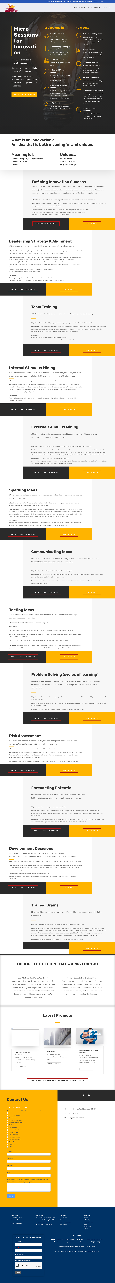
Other (10, 1146)
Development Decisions (15, 1139)
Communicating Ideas (14, 1129)
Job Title (10, 1165)
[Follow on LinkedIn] (89, 1095)
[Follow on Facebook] (83, 1095)
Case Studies (63, 1224)
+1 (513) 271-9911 (99, 1)
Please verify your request (23, 1260)
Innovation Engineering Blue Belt (45, 1220)
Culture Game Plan (17, 1223)
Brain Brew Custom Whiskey (79, 1)
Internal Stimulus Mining (15, 1122)
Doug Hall (69, 1)
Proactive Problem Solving (43, 1222)
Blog (85, 1224)
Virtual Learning (88, 1222)
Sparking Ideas (13, 1127)
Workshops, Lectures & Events (44, 1224)
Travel (86, 1228)
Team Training (12, 1117)
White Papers (88, 1220)
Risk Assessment (13, 1134)
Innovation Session (17, 1217)
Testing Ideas (12, 1125)
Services (82, 7)
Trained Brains (13, 1142)
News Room (87, 1226)
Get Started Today (19, 1107)
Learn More (92, 223)
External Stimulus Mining (15, 1120)
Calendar (97, 7)
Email (9, 1172)
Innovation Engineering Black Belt (45, 1217)
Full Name (10, 1151)
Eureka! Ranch (50, 1)
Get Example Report (46, 223)
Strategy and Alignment (15, 1115)
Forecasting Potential (14, 1137)
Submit (11, 1196)
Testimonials (63, 1220)
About (75, 7)
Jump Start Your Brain (60, 1)
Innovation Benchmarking (15, 1113)
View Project (22, 1066)
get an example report (46, 350)
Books (86, 1217)
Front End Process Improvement (20, 1220)
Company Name (20, 1254)
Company (10, 1158)
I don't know (12, 1144)
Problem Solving (13, 1132)
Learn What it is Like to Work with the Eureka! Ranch (57, 1081)
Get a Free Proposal (24, 94)
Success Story (63, 1217)
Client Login (90, 1)
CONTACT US (106, 7)
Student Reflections (65, 1222)
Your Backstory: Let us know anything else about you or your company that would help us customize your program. (27, 1181)
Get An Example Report (23, 289)
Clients (89, 7)
